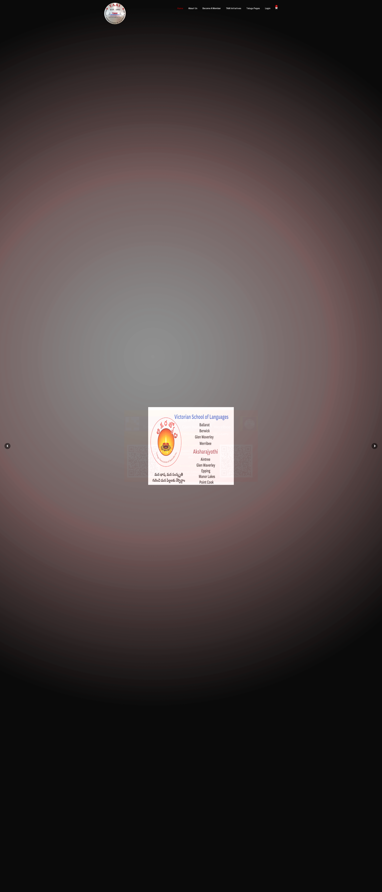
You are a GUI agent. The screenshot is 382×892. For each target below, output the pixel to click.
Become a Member (211, 8)
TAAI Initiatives (233, 8)
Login (267, 8)
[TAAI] (115, 13)
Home (180, 8)
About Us (192, 8)
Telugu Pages (253, 8)
